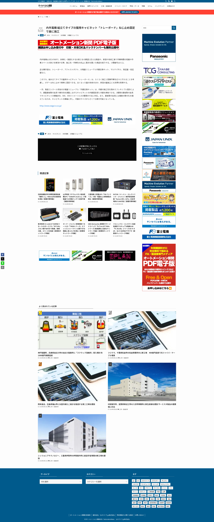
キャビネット (55, 35)
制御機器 (136, 495)
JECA (48, 35)
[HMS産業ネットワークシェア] (159, 98)
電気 (167, 506)
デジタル (157, 488)
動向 (156, 495)
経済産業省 (153, 503)
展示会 (135, 499)
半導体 (163, 495)
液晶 (169, 499)
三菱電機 (151, 492)
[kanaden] (87, 124)
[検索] (174, 1)
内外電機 (63, 35)
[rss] (168, 1)
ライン (135, 492)
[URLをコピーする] (2, 267)
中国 (158, 492)
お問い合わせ (139, 515)
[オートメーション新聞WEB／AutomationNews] (45, 6)
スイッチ (155, 484)
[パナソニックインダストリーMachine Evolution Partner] (159, 191)
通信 (148, 506)
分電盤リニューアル (73, 35)
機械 (163, 499)
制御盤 (143, 495)
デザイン (148, 488)
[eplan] (120, 260)
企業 (163, 492)
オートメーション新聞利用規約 (80, 515)
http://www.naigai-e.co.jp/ (51, 105)
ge (134, 481)
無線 (139, 503)
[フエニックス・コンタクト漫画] (159, 86)
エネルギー (155, 481)
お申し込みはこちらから (130, 12)
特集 (41, 35)
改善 (157, 499)
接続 (146, 499)
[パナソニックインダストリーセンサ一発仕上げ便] (159, 168)
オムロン (164, 481)
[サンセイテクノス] (54, 260)
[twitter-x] (166, 1)
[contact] (171, 1)
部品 (153, 506)
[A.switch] (159, 109)
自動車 (161, 503)
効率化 (150, 495)
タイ (141, 488)
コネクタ (135, 484)
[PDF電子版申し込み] (78, 49)
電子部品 (161, 506)
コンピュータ (145, 484)
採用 (141, 499)
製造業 (168, 503)
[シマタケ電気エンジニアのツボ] (159, 203)
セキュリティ (165, 484)
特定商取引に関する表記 (125, 515)
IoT (138, 481)
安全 (169, 495)
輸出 (142, 506)
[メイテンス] (159, 180)
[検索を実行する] (174, 28)
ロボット (143, 492)
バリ (170, 488)
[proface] (159, 156)
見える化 (136, 506)
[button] (2, 254)
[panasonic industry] (159, 61)
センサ (135, 488)
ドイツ (164, 488)
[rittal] (159, 121)
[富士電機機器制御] (54, 124)
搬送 (152, 499)
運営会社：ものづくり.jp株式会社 (104, 515)
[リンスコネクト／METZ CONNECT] (87, 260)
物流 (145, 503)
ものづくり (145, 481)
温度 (134, 503)
